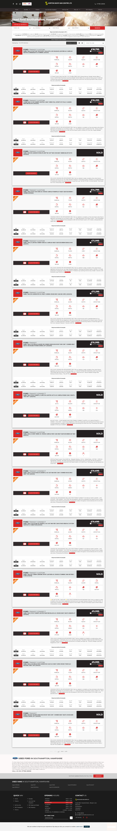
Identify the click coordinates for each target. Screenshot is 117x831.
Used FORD (52, 785)
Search (97, 28)
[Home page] (58, 3)
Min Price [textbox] (56, 28)
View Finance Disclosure (58, 39)
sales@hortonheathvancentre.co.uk (85, 814)
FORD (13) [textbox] (16, 28)
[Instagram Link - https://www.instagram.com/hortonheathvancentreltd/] (16, 4)
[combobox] (21, 28)
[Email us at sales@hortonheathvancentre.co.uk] (20, 4)
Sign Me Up (98, 776)
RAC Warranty (89, 9)
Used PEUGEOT (90, 785)
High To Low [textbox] (90, 43)
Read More (65, 80)
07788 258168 (101, 4)
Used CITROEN (15, 785)
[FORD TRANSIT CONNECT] (31, 407)
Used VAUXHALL (35, 787)
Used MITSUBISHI (72, 785)
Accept (87, 826)
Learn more (79, 826)
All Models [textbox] (36, 28)
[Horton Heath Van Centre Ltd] (82, 800)
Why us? (76, 9)
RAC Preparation (19, 807)
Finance (37, 9)
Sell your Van (65, 9)
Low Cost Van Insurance (50, 9)
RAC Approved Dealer (34, 805)
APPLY (16, 89)
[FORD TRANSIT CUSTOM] (31, 63)
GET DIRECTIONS (49, 815)
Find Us (100, 9)
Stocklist (26, 9)
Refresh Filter (71, 43)
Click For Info (33, 71)
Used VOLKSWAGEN (54, 787)
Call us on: (21, 771)
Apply (100, 52)
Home (16, 9)
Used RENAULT (16, 787)
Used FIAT (33, 785)
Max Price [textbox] (75, 28)
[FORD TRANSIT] (31, 356)
